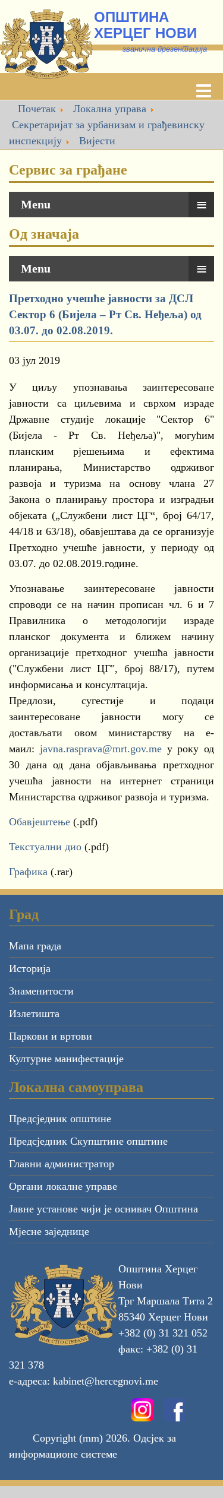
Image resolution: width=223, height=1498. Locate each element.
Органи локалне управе (63, 1186)
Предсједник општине (60, 1119)
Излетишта (34, 1013)
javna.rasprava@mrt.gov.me (101, 749)
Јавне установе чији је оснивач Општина (103, 1209)
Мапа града (35, 946)
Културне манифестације (66, 1059)
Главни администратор (61, 1164)
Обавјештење (39, 822)
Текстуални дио (46, 847)
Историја (30, 968)
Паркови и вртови (50, 1036)
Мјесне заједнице (49, 1231)
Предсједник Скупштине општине (88, 1141)
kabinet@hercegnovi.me (105, 1381)
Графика (28, 872)
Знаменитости (41, 991)
